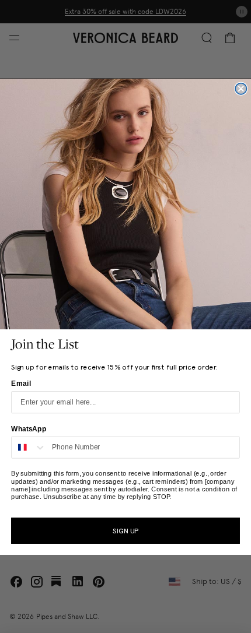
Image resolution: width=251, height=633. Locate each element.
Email (21, 383)
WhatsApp (28, 428)
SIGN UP (125, 530)
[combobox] (29, 447)
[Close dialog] (240, 88)
